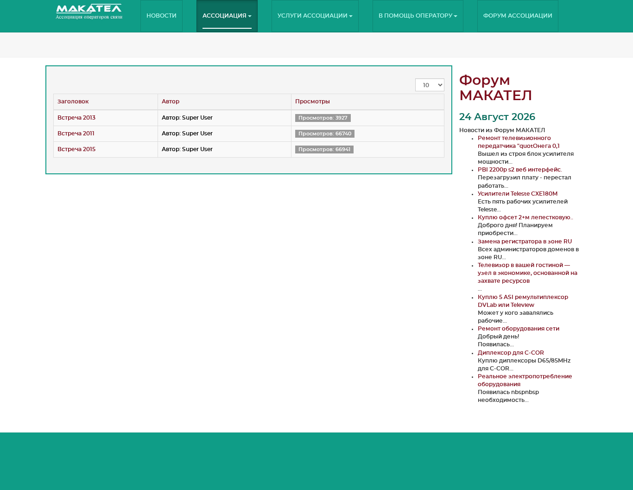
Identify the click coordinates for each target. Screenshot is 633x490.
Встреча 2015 (76, 149)
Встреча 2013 (76, 118)
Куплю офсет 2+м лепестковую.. (525, 217)
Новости (161, 16)
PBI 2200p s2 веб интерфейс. (520, 169)
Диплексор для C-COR (511, 353)
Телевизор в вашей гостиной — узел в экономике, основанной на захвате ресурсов (527, 273)
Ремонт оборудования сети (518, 328)
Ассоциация (225, 16)
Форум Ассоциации (517, 16)
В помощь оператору (416, 16)
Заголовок (73, 101)
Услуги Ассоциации (313, 16)
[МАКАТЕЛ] (89, 11)
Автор (170, 101)
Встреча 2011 (76, 133)
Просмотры (312, 101)
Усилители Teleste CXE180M (517, 194)
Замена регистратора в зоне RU (525, 241)
